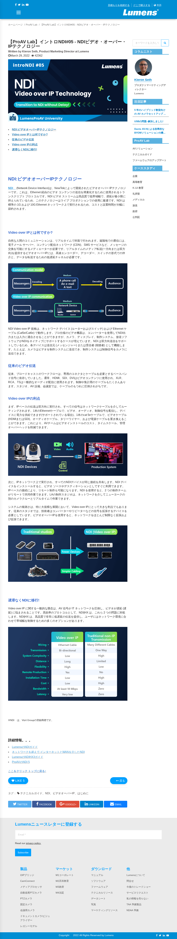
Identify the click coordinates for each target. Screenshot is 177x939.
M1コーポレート (65, 875)
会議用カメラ (27, 910)
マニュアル (97, 875)
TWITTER (22, 804)
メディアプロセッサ (31, 887)
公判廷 (136, 217)
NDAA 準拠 (133, 910)
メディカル (139, 199)
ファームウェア (99, 887)
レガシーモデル (28, 926)
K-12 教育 (138, 188)
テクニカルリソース (102, 892)
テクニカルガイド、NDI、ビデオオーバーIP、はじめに (54, 793)
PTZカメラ (26, 898)
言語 (158, 5)
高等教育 (137, 182)
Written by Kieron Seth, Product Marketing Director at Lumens (48, 51)
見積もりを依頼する (119, 5)
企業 (135, 176)
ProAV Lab (31, 24)
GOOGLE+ (70, 804)
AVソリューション (143, 148)
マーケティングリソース (104, 910)
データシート (98, 898)
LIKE (20, 780)
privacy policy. (33, 843)
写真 (93, 904)
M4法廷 (60, 892)
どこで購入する (141, 5)
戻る (122, 780)
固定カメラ (26, 904)
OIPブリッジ (27, 875)
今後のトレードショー (139, 887)
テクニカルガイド (142, 154)
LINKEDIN (94, 804)
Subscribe (23, 852)
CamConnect (27, 881)
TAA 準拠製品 (134, 904)
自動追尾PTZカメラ (31, 892)
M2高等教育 (62, 881)
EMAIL (118, 804)
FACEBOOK (45, 804)
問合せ (130, 881)
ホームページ (15, 24)
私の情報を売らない (137, 898)
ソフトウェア (98, 881)
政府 (135, 211)
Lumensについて (136, 875)
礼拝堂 (136, 193)
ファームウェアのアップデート (149, 160)
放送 (135, 205)
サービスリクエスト (137, 892)
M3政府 (60, 887)
